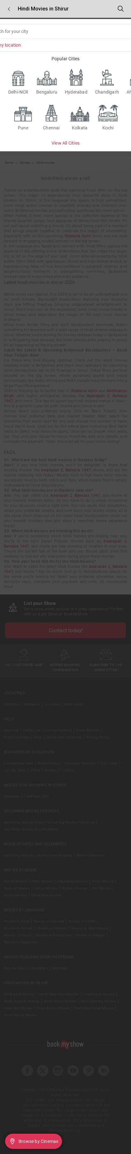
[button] (9, 9)
